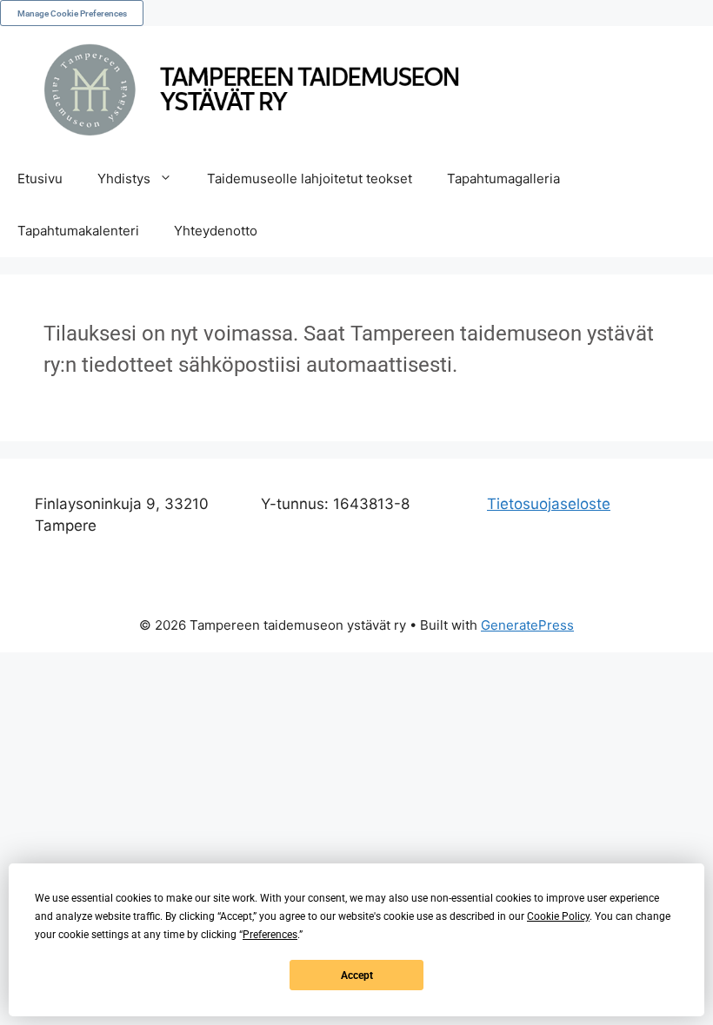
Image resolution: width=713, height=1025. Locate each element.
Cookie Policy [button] (558, 916)
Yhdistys (123, 178)
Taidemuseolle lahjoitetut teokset (309, 178)
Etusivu (40, 178)
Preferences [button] (270, 935)
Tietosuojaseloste (548, 503)
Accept (357, 975)
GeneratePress (527, 625)
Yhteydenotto (215, 230)
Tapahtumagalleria (503, 178)
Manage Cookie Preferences (72, 13)
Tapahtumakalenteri (78, 230)
